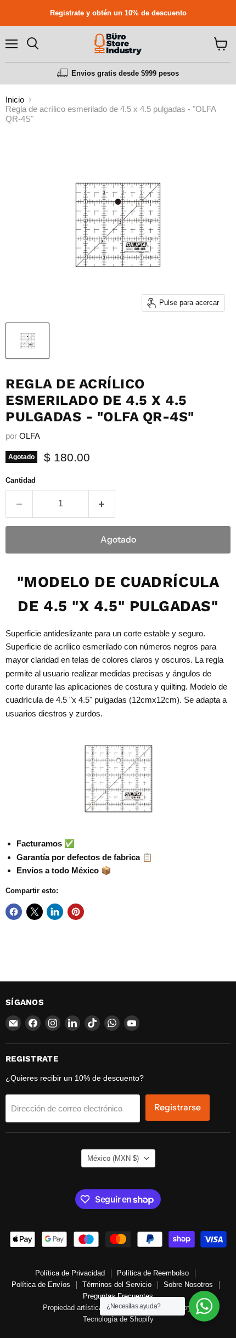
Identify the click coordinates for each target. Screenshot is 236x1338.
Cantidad (20, 480)
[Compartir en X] (34, 912)
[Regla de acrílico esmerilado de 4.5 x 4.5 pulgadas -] (27, 340)
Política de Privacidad (70, 1273)
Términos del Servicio (116, 1284)
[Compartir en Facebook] (13, 912)
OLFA (29, 436)
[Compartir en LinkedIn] (55, 912)
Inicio (14, 99)
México (113, 1158)
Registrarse (177, 1107)
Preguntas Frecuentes (118, 1296)
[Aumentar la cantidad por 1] (102, 503)
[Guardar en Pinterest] (76, 912)
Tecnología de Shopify (118, 1319)
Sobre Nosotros (188, 1284)
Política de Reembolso (153, 1273)
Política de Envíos (41, 1284)
